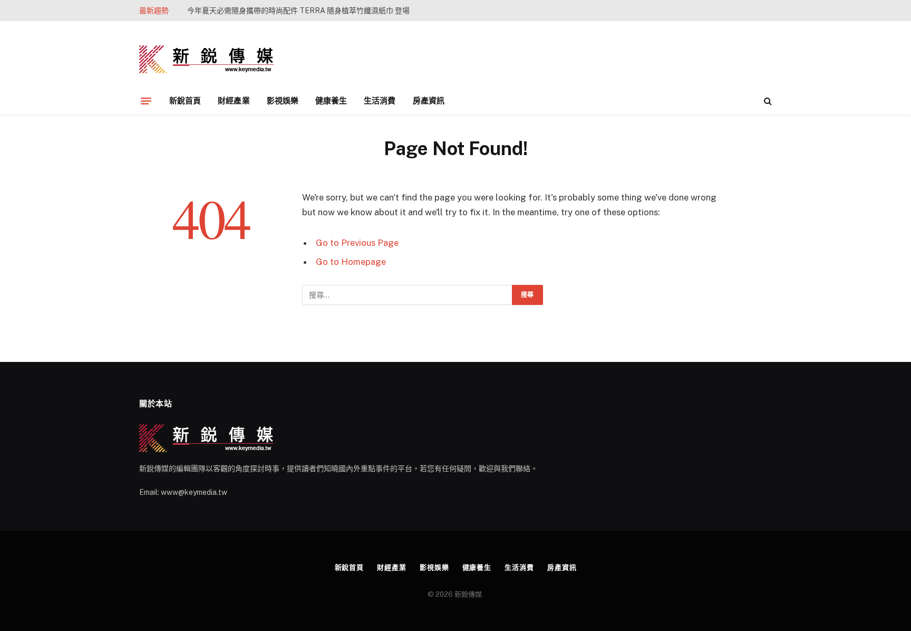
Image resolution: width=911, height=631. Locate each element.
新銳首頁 (185, 100)
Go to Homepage (351, 261)
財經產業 (233, 100)
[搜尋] (767, 101)
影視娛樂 (282, 100)
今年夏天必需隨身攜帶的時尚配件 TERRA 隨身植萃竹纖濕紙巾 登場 (298, 10)
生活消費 (379, 100)
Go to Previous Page (357, 242)
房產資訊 (428, 100)
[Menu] (146, 101)
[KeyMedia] (206, 59)
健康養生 (331, 100)
